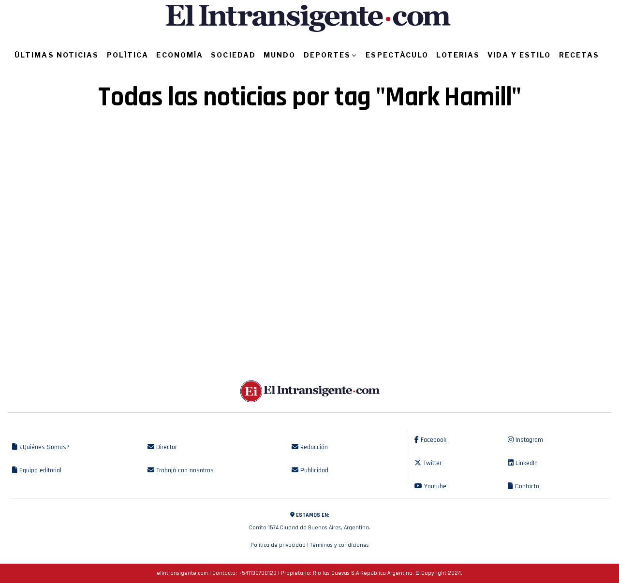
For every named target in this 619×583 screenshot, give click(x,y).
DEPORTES (327, 55)
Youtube (434, 486)
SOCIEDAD (233, 55)
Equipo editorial (39, 470)
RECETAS (579, 55)
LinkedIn (526, 463)
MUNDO (280, 55)
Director (165, 447)
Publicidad (313, 470)
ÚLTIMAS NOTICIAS (57, 55)
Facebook (432, 440)
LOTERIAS (458, 55)
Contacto (526, 486)
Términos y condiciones (339, 545)
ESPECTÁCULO (397, 55)
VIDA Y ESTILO (519, 55)
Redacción (313, 447)
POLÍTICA (128, 55)
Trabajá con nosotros (184, 470)
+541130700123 (257, 573)
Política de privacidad (278, 545)
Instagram (528, 440)
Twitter (431, 463)
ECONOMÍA (179, 55)
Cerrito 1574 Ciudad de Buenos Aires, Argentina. (309, 521)
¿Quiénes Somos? (43, 447)
